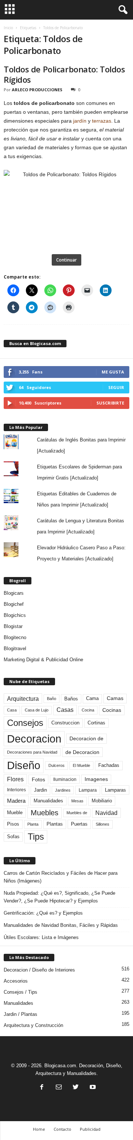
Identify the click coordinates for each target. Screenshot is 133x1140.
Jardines (63, 790)
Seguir (116, 387)
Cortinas (96, 723)
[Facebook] (41, 1087)
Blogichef (14, 604)
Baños (71, 699)
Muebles (44, 813)
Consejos (25, 723)
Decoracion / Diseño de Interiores (39, 970)
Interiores (16, 789)
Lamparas (115, 790)
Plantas (55, 824)
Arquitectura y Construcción (33, 1025)
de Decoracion (82, 752)
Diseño (23, 765)
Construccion (65, 723)
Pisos (13, 824)
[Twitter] (75, 1087)
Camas (115, 698)
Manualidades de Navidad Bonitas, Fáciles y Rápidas (61, 925)
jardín (79, 121)
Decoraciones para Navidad (32, 752)
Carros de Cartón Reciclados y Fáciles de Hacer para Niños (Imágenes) (60, 877)
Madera (16, 801)
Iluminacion (64, 779)
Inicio (8, 27)
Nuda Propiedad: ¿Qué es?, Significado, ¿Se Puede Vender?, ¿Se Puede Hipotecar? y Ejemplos (59, 897)
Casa (12, 710)
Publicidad (90, 1129)
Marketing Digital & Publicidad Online (43, 659)
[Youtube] (92, 1087)
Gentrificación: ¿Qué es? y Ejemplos (43, 913)
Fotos (38, 779)
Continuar (66, 260)
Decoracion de (86, 738)
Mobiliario (102, 800)
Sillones (102, 824)
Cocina (88, 710)
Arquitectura (23, 698)
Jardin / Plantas (20, 1014)
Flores (15, 779)
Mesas (77, 801)
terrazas (101, 121)
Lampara (88, 790)
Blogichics (15, 615)
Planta (32, 824)
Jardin (40, 790)
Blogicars (14, 593)
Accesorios (16, 981)
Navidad (106, 813)
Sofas (13, 836)
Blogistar (13, 626)
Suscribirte (110, 403)
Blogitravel (15, 648)
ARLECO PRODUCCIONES (37, 89)
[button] (121, 10)
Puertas (79, 824)
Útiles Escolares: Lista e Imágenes (41, 937)
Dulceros (56, 765)
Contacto (62, 1129)
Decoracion (34, 739)
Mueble (15, 812)
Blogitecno (15, 637)
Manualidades (48, 800)
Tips (36, 837)
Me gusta (113, 372)
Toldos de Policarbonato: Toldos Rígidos (64, 74)
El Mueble (81, 765)
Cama (92, 698)
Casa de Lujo (36, 710)
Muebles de (76, 812)
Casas (65, 710)
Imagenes (96, 779)
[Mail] (58, 1087)
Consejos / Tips (20, 992)
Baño (51, 698)
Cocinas (111, 710)
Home (39, 1129)
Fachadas (108, 765)
